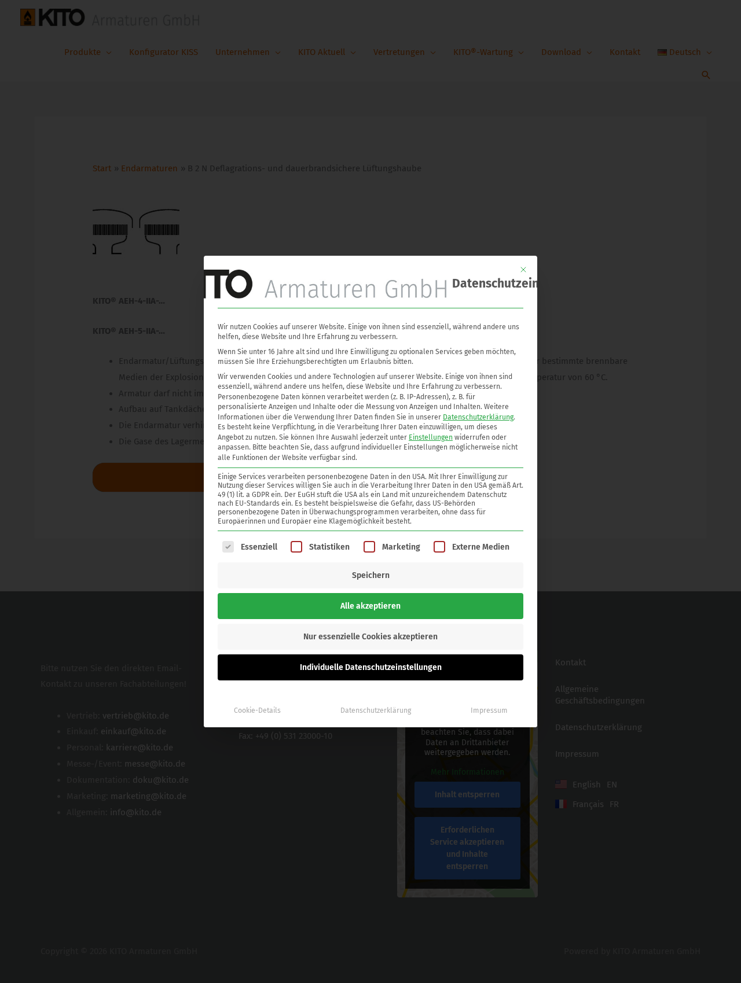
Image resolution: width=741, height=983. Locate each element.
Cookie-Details (257, 710)
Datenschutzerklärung (478, 417)
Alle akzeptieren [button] (370, 606)
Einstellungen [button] (431, 437)
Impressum (489, 710)
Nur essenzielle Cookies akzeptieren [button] (370, 637)
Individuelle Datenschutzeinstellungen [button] (371, 667)
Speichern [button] (371, 575)
